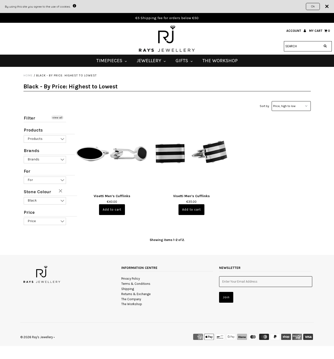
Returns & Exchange (136, 294)
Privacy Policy (130, 278)
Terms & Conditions (135, 284)
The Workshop (131, 304)
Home (28, 75)
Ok (313, 6)
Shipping (127, 289)
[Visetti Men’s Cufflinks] (112, 152)
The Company (131, 299)
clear (61, 191)
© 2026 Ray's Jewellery (36, 337)
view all (57, 117)
